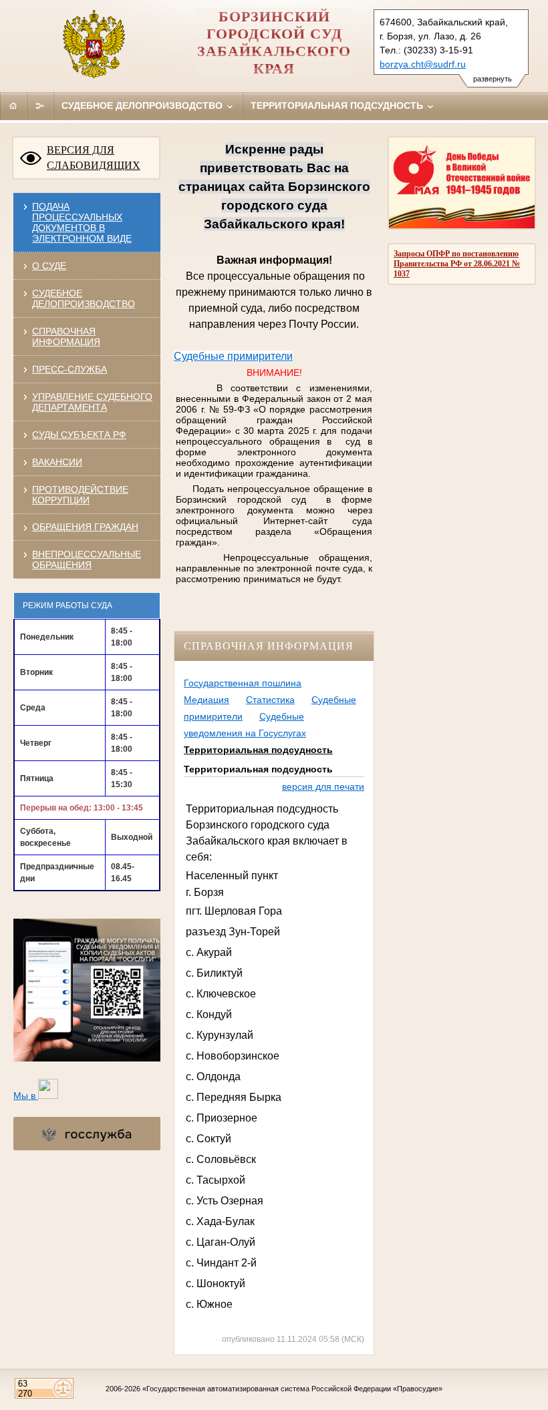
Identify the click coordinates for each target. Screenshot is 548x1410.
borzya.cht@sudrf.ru (423, 64)
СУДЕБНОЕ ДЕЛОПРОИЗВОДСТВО (83, 298)
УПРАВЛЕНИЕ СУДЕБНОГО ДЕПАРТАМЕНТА (92, 402)
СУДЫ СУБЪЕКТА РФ (79, 434)
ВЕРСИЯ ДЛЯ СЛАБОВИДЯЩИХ (93, 157)
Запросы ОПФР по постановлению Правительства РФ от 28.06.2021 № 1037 (457, 263)
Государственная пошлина (242, 683)
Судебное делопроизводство (143, 105)
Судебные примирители (233, 356)
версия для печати (323, 786)
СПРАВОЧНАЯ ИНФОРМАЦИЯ (66, 336)
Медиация (206, 699)
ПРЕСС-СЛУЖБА (69, 369)
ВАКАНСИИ (57, 462)
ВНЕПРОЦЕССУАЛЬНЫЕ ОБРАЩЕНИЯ (86, 559)
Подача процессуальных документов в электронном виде (82, 222)
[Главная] (13, 105)
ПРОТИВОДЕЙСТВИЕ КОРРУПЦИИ (80, 494)
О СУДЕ (49, 265)
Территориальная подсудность (338, 105)
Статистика (270, 699)
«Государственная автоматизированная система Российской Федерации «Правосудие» (292, 1389)
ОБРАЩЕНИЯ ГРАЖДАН (85, 526)
